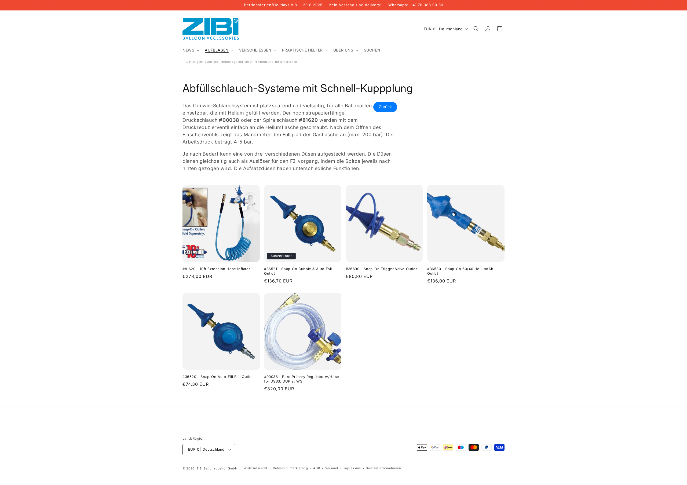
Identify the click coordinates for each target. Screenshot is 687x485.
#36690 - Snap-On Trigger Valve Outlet (381, 269)
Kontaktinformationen (383, 468)
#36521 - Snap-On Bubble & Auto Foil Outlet (298, 271)
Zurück (385, 107)
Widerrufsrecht (256, 468)
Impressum (352, 468)
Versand (331, 468)
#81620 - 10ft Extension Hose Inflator (216, 269)
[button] (190, 50)
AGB (316, 468)
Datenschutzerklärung (290, 468)
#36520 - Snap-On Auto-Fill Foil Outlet (217, 376)
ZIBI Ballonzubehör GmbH (217, 468)
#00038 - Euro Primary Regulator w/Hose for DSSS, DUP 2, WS (301, 378)
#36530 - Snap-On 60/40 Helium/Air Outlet (460, 271)
